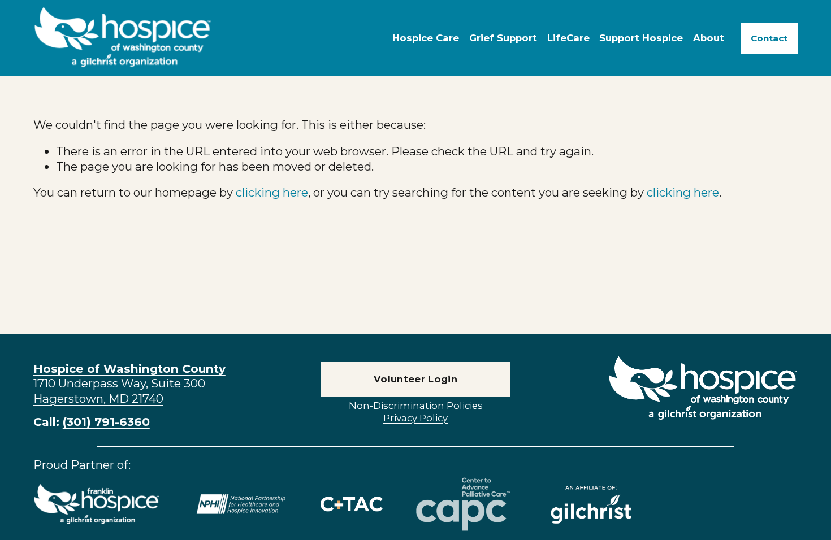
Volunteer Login (415, 379)
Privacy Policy (415, 418)
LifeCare (568, 37)
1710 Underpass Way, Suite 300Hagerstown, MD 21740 (129, 384)
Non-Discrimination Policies (416, 405)
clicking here (272, 192)
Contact (769, 38)
